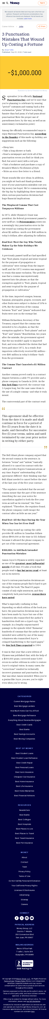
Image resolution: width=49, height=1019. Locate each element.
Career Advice (8, 26)
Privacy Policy (25, 872)
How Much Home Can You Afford (24, 711)
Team (24, 867)
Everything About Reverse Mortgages (24, 720)
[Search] (7, 3)
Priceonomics (27, 222)
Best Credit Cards (24, 725)
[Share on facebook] (17, 918)
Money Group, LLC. (23, 979)
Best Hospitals (24, 824)
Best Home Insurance (24, 782)
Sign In (42, 3)
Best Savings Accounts (24, 734)
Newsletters (24, 810)
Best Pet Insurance (24, 843)
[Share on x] (22, 918)
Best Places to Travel (24, 833)
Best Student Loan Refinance (24, 758)
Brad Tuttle (9, 50)
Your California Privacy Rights (24, 886)
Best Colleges (24, 820)
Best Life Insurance (24, 786)
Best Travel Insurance (24, 838)
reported (19, 645)
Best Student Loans (24, 753)
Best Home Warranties (24, 791)
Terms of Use (24, 876)
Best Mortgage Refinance (24, 716)
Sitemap (24, 900)
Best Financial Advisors (24, 796)
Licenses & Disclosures (24, 890)
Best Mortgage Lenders (24, 706)
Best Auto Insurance (24, 772)
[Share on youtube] (32, 918)
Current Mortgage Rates (24, 701)
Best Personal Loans (24, 767)
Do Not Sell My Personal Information (24, 881)
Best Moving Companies (24, 739)
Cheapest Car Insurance (24, 777)
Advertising (24, 895)
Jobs (21, 26)
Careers (24, 904)
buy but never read (27, 570)
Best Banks (24, 729)
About (24, 857)
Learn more (28, 19)
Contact (24, 862)
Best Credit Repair (24, 763)
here (32, 1011)
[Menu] (4, 3)
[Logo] (15, 3)
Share (43, 26)
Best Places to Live (24, 829)
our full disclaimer (33, 1001)
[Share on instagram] (27, 918)
